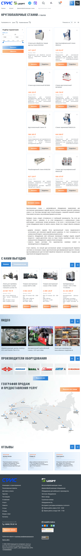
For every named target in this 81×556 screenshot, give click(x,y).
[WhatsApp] (51, 526)
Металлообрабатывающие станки (52, 485)
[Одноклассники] (45, 526)
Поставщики (6, 496)
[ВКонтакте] (43, 526)
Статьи (4, 508)
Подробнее (45, 64)
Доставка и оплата (8, 491)
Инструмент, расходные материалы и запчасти (55, 505)
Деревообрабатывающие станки (25, 8)
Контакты (5, 516)
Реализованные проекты (9, 488)
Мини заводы (46, 496)
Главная (3, 8)
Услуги (4, 502)
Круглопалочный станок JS (37, 127)
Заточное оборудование (49, 494)
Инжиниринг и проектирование (11, 485)
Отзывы (7, 447)
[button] (72, 3)
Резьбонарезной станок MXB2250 (39, 169)
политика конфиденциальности (24, 536)
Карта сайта (5, 540)
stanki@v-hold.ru (49, 522)
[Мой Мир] (47, 526)
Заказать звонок (9, 530)
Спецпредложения (20, 264)
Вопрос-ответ (6, 514)
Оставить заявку (34, 203)
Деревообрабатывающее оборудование (53, 488)
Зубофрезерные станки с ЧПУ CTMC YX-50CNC (49, 285)
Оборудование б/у (47, 502)
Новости (4, 505)
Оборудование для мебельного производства (55, 491)
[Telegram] (54, 526)
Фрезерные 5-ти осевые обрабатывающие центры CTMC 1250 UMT (69, 287)
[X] (49, 526)
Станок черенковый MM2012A (65, 127)
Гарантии (5, 494)
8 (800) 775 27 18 (11, 524)
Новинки (6, 264)
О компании (5, 499)
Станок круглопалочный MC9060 (39, 85)
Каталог (11, 8)
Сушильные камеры (47, 499)
